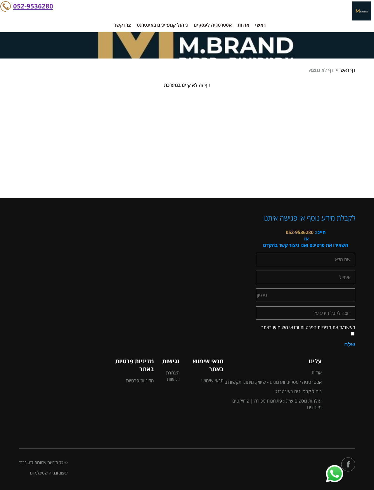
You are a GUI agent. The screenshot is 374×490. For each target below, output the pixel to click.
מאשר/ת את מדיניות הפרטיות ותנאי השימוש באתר (308, 327)
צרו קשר (122, 25)
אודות (243, 25)
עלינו (315, 361)
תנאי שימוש (212, 380)
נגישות (171, 361)
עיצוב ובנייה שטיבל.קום (49, 473)
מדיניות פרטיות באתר (134, 365)
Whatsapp (334, 467)
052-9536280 (33, 5)
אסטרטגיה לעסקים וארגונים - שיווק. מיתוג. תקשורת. (273, 382)
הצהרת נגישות (173, 375)
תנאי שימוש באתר (208, 365)
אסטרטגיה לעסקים (213, 25)
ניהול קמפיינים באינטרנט (162, 25)
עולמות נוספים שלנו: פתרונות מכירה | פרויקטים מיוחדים (277, 404)
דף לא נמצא (321, 70)
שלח (349, 345)
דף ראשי (347, 70)
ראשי (260, 25)
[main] (187, 139)
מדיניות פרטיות (140, 380)
